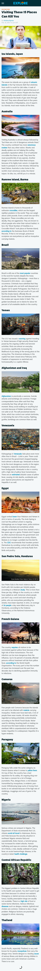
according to (6, 231)
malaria (26, 710)
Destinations (6, 9)
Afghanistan (6, 396)
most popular (25, 273)
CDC (9, 542)
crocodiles (13, 210)
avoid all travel (13, 833)
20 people (7, 605)
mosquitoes (22, 951)
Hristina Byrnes (9, 20)
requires (15, 647)
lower (15, 516)
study (22, 590)
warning (22, 338)
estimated (16, 474)
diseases (5, 906)
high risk (24, 901)
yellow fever (32, 770)
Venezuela (18, 454)
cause (36, 953)
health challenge (20, 854)
